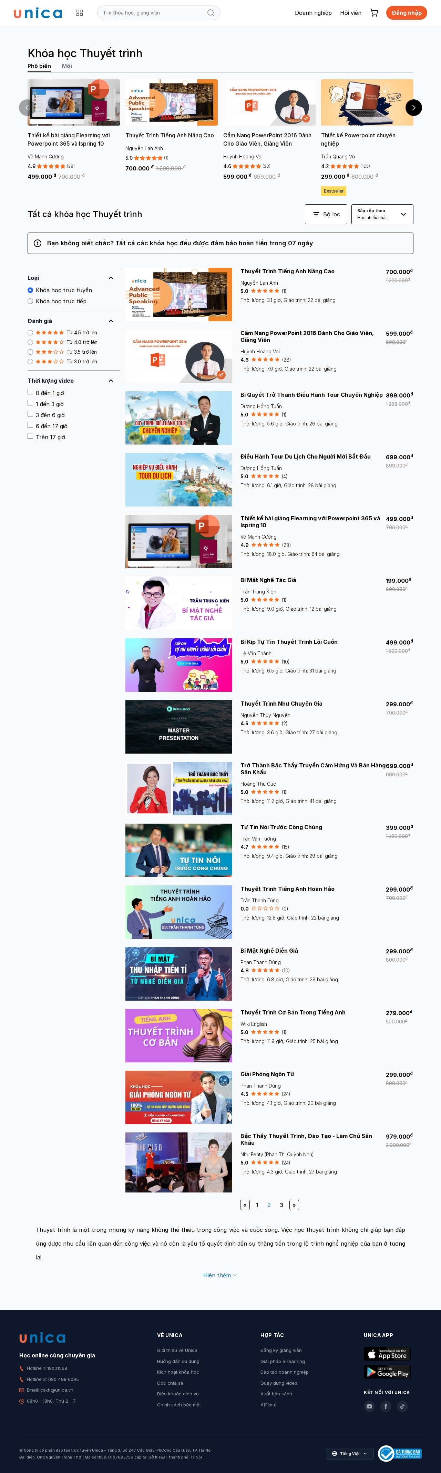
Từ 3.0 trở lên (81, 361)
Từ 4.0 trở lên (82, 342)
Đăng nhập (407, 12)
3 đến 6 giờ (50, 415)
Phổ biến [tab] (39, 65)
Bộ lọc (331, 214)
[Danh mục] (79, 12)
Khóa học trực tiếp (61, 301)
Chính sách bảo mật (179, 1404)
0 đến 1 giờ (50, 393)
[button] (414, 107)
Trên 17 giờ (50, 437)
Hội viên (350, 12)
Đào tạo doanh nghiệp (284, 1372)
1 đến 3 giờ (50, 404)
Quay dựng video (278, 1383)
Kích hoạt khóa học (178, 1372)
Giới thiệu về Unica (177, 1350)
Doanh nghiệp (313, 12)
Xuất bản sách (276, 1393)
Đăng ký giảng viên (281, 1350)
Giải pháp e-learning (282, 1361)
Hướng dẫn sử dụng (178, 1361)
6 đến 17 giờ (52, 426)
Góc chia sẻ (170, 1383)
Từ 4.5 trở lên (81, 332)
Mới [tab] (67, 65)
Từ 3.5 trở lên (81, 352)
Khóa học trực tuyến (64, 290)
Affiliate (268, 1404)
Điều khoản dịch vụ (178, 1393)
